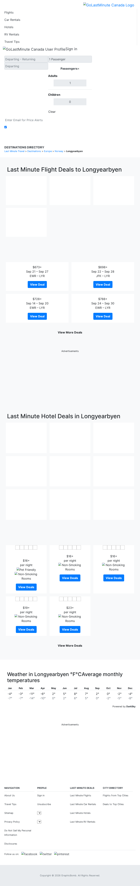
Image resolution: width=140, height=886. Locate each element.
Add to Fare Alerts (20, 127)
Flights (8, 12)
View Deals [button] (26, 587)
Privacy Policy (12, 821)
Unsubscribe (44, 804)
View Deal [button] (37, 284)
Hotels (8, 27)
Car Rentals (12, 20)
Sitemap (8, 813)
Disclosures (10, 843)
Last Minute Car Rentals (83, 804)
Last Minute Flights (80, 795)
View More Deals (70, 332)
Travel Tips (12, 41)
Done (86, 111)
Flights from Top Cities (115, 795)
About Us (9, 795)
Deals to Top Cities (113, 804)
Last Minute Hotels (80, 813)
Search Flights (114, 85)
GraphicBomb (68, 875)
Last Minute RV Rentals (82, 821)
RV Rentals (11, 34)
